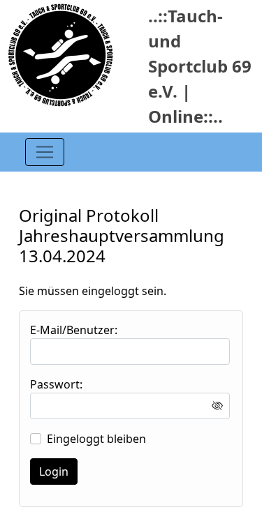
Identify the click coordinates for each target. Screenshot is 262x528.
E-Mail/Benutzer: (73, 330)
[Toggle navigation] (44, 152)
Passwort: (56, 384)
